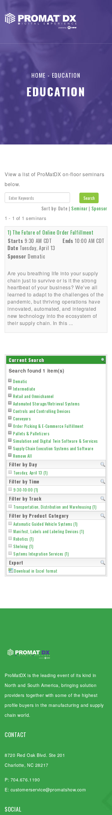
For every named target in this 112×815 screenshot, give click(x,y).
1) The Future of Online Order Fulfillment (50, 232)
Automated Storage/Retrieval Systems (46, 404)
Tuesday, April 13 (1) (30, 473)
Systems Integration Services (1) (41, 554)
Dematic (20, 381)
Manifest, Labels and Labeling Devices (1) (48, 531)
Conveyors (22, 418)
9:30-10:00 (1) (25, 490)
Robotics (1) (23, 539)
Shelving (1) (23, 546)
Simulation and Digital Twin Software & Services (55, 441)
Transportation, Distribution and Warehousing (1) (55, 507)
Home (38, 75)
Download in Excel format (35, 571)
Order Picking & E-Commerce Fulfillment (48, 426)
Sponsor (99, 208)
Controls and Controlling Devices (41, 411)
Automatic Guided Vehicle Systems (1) (45, 524)
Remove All (22, 456)
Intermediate (24, 389)
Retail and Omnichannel (33, 396)
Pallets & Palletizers (31, 433)
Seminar (79, 208)
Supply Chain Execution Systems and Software (53, 448)
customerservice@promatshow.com (48, 789)
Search (89, 198)
